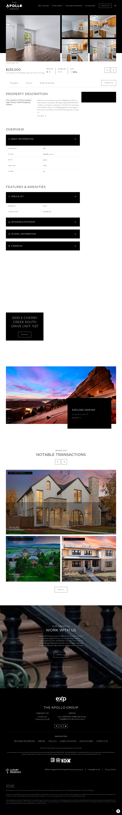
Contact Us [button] (105, 5)
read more (75, 417)
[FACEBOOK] (56, 726)
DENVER (41, 741)
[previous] (57, 461)
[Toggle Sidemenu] (114, 6)
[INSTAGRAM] (61, 726)
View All (103, 50)
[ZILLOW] (65, 726)
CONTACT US (102, 741)
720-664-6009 (90, 5)
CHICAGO (52, 741)
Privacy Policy (110, 769)
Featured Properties (74, 5)
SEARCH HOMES (86, 741)
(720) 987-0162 (66, 667)
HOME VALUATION (68, 741)
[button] (108, 83)
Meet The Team (43, 5)
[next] (64, 461)
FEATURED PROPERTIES (24, 741)
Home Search (57, 5)
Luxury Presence (76, 769)
